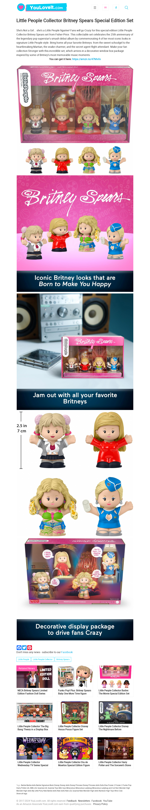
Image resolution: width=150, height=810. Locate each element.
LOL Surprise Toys (51, 788)
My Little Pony (37, 791)
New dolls (61, 791)
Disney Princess (76, 785)
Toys (112, 791)
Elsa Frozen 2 (109, 785)
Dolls (102, 785)
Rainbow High (104, 791)
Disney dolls (64, 785)
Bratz (52, 785)
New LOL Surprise (72, 791)
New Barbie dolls (50, 791)
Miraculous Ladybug (84, 788)
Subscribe (105, 7)
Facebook (116, 7)
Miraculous (70, 788)
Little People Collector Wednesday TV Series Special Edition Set (33, 764)
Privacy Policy (100, 804)
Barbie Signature (42, 785)
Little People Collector (43, 659)
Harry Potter (21, 788)
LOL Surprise (39, 788)
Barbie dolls (31, 785)
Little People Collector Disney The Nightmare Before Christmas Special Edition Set (114, 728)
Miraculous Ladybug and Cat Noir (105, 788)
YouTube (107, 800)
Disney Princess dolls (91, 785)
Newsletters (84, 800)
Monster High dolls (23, 791)
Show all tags (21, 793)
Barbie (23, 785)
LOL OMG (30, 788)
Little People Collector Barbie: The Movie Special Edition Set (114, 692)
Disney (56, 785)
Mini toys (62, 788)
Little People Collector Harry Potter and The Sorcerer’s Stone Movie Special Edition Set (115, 764)
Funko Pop (127, 785)
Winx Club (118, 791)
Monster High (124, 788)
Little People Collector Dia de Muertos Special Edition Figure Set (74, 764)
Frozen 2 (118, 785)
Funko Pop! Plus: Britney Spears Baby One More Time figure (74, 692)
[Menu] (95, 7)
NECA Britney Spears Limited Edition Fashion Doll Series (32, 692)
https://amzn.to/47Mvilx (86, 59)
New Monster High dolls (88, 791)
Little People (23, 659)
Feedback (72, 800)
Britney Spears (63, 659)
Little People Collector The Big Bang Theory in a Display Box (33, 728)
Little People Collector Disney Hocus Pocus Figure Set (73, 728)
